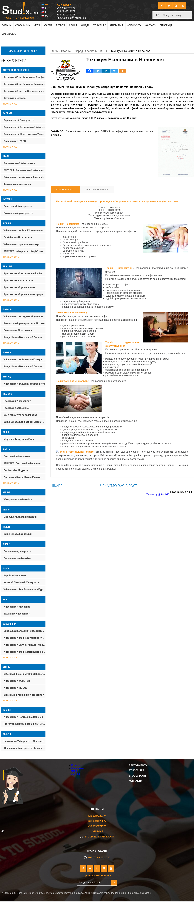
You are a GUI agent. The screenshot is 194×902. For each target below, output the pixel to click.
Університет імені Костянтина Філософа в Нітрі (24, 637)
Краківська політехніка (17, 184)
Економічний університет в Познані (24, 323)
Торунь (7, 352)
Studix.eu (65, 18)
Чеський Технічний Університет (22, 582)
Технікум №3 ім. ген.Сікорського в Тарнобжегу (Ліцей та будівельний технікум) (24, 91)
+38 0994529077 (66, 11)
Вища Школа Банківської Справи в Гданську (24, 421)
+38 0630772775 (66, 14)
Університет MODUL (15, 687)
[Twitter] (98, 71)
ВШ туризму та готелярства (20, 415)
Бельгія (60, 25)
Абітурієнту (134, 25)
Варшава (7, 113)
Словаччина (22, 25)
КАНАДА (85, 25)
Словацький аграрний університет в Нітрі (24, 631)
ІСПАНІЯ (73, 25)
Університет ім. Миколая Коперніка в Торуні (24, 359)
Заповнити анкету (23, 50)
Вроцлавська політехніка (18, 280)
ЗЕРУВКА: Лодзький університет (22, 463)
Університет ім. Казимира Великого (24, 383)
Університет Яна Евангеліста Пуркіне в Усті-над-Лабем (24, 589)
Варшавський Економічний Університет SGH (24, 127)
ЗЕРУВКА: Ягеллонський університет (24, 170)
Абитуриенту (138, 765)
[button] (157, 15)
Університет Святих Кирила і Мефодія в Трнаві (24, 644)
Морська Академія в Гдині (18, 439)
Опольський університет (18, 551)
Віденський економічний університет (24, 674)
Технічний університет (16, 613)
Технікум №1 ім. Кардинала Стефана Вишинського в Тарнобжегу (24, 77)
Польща (7, 25)
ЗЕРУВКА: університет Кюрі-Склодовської (24, 251)
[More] (122, 71)
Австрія (47, 25)
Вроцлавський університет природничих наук (24, 294)
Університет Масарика (16, 606)
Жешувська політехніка (17, 499)
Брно (5, 599)
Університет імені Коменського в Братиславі (24, 651)
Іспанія (7, 710)
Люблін (7, 223)
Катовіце (7, 199)
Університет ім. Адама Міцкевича (23, 316)
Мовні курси (9, 34)
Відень (6, 667)
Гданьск (7, 394)
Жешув (6, 492)
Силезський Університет (17, 206)
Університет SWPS (14, 141)
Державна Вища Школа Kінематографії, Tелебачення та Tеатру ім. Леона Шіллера (24, 477)
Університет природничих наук (21, 244)
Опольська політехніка (17, 558)
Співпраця (166, 25)
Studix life (99, 25)
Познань (7, 309)
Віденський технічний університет (23, 694)
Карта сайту (63, 893)
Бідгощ (7, 376)
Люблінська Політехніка (17, 237)
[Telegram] (114, 71)
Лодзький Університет (16, 456)
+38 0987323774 (66, 8)
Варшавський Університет (19, 120)
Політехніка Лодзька (15, 470)
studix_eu (80, 18)
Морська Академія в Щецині (20, 516)
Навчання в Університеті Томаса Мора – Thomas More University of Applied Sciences (24, 748)
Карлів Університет (14, 575)
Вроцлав (7, 266)
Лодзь (6, 449)
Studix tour (116, 25)
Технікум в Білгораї (14, 98)
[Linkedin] (106, 71)
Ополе (6, 544)
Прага (6, 568)
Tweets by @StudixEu (158, 494)
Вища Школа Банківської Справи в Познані (24, 337)
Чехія (37, 25)
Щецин (6, 509)
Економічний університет (18, 213)
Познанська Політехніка (17, 330)
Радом (6, 527)
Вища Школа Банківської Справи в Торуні (24, 366)
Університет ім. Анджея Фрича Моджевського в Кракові (24, 177)
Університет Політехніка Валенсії (23, 717)
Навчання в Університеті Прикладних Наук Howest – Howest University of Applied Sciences (24, 741)
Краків (6, 156)
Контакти (150, 25)
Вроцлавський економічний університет (24, 273)
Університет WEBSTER (16, 680)
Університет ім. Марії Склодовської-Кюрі (24, 230)
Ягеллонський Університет (19, 163)
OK (113, 882)
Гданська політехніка (16, 408)
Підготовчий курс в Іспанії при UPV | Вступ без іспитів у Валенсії (24, 724)
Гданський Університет (17, 401)
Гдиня (6, 432)
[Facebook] (90, 71)
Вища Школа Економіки (17, 534)
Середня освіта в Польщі (16, 70)
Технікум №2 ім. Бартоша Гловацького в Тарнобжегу (24, 84)
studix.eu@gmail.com (99, 836)
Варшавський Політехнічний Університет (24, 134)
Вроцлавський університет (19, 287)
